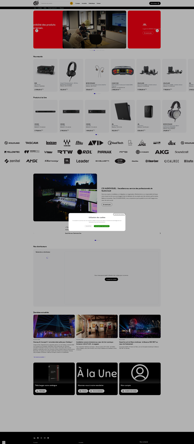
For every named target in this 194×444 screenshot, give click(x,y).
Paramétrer (88, 226)
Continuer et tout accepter (101, 226)
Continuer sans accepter (119, 214)
